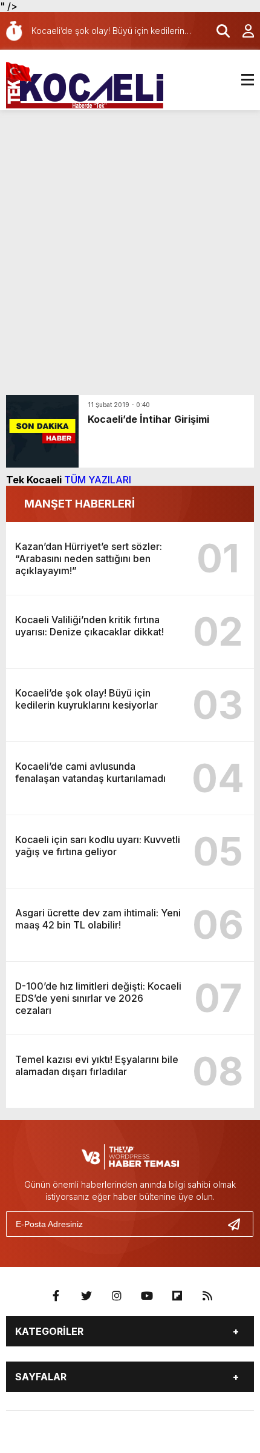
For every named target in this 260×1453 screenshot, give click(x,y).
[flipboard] (177, 1296)
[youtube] (147, 1296)
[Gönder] (238, 1224)
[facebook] (56, 1296)
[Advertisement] (130, 246)
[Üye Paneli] (242, 31)
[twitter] (86, 1296)
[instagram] (117, 1296)
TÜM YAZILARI (97, 480)
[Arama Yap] (218, 31)
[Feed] (207, 1296)
